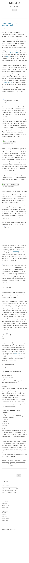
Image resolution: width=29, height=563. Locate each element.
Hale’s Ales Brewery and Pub (12, 52)
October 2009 (5, 509)
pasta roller (17, 353)
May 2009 (4, 512)
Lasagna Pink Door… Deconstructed (9, 24)
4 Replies (4, 28)
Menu (14, 10)
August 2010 (5, 501)
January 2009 (5, 520)
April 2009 (4, 514)
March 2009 (4, 516)
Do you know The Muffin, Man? (9, 490)
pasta (3, 465)
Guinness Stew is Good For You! (9, 487)
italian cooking (22, 462)
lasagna (4, 464)
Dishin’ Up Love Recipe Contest (9, 492)
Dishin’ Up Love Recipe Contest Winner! (11, 488)
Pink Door (8, 56)
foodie (17, 462)
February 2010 (5, 505)
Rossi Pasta (16, 251)
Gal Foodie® (14, 3)
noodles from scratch (11, 464)
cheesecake (12, 462)
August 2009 (5, 511)
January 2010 (5, 507)
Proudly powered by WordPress (9, 529)
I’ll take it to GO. (5, 485)
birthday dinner (5, 462)
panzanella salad (21, 464)
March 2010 (4, 503)
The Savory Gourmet (7, 82)
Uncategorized (17, 460)
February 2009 (5, 518)
